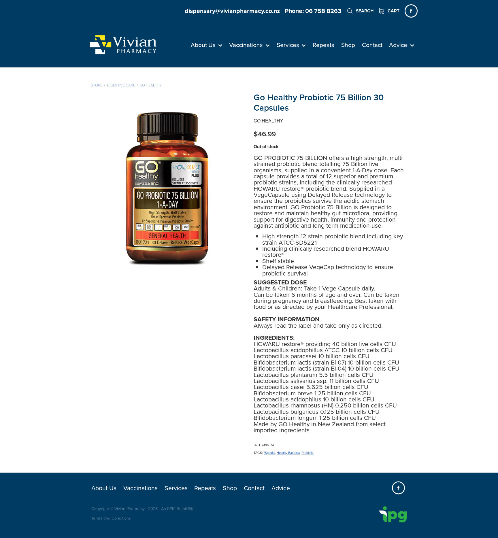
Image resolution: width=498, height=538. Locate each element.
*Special (269, 452)
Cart (392, 10)
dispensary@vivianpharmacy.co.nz (232, 10)
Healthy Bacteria (288, 452)
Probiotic (307, 452)
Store (96, 85)
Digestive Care (121, 85)
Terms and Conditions (111, 518)
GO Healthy (150, 85)
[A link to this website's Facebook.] (411, 10)
